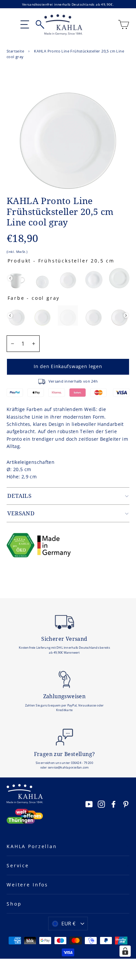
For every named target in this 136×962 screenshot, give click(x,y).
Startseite (15, 51)
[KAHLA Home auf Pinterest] (125, 804)
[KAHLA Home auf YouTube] (89, 804)
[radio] (17, 278)
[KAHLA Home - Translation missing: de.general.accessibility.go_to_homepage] (63, 24)
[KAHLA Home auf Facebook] (113, 804)
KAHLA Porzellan (32, 846)
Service (18, 865)
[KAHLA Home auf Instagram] (101, 804)
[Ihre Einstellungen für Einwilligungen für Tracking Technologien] (125, 951)
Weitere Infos (27, 884)
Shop (14, 904)
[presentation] (10, 278)
